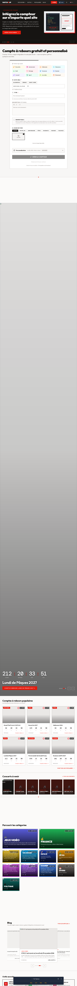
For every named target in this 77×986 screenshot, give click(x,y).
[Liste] (20, 105)
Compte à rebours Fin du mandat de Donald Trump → (23, 688)
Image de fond (18, 128)
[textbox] (38, 110)
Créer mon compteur (12, 36)
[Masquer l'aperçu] (61, 979)
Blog (44, 2)
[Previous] (69, 688)
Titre (16, 92)
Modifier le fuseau (17, 89)
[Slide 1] (59, 688)
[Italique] (16, 105)
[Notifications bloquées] (18, 708)
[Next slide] (73, 42)
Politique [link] (31, 738)
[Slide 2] (60, 688)
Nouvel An (22, 130)
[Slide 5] (65, 688)
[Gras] (14, 105)
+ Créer (54, 2)
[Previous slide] (70, 42)
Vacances (60, 130)
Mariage (53, 130)
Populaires (37, 2)
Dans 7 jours (32, 82)
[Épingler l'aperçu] (58, 979)
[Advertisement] (38, 190)
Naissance (46, 130)
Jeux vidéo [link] (6, 707)
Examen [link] (55, 738)
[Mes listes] (66, 2)
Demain (24, 82)
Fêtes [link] (30, 707)
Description (19, 102)
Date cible (18, 80)
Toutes (15, 130)
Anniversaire (31, 130)
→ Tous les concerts (68, 776)
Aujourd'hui (16, 82)
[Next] (73, 688)
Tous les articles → (64, 923)
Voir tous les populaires (65, 768)
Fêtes (39, 130)
